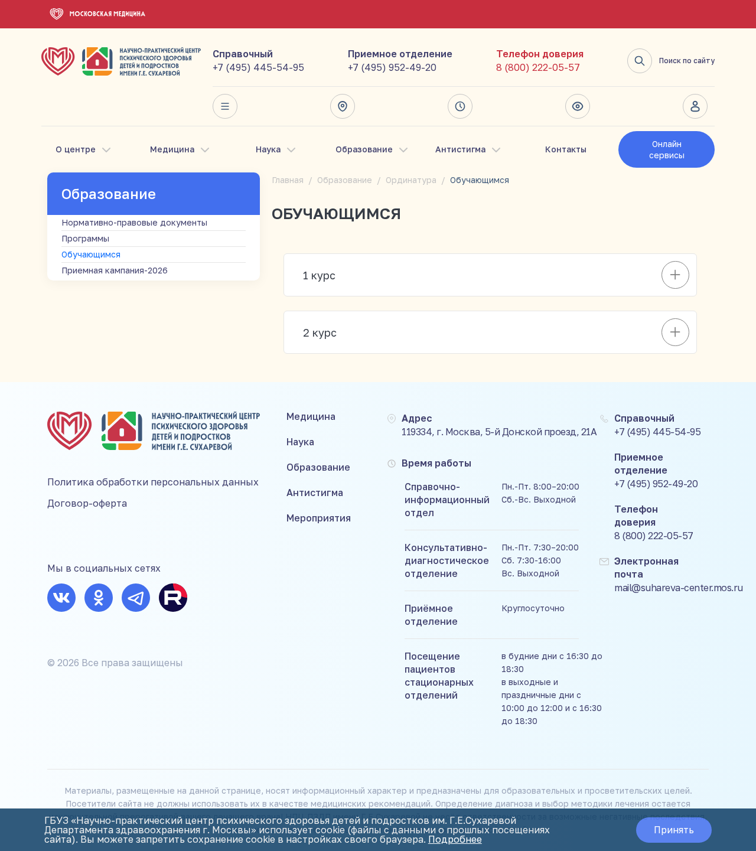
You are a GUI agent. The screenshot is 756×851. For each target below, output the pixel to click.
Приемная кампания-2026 (114, 270)
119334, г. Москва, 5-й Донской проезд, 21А (499, 432)
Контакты (565, 149)
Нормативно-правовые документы (134, 222)
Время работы (464, 106)
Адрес (346, 106)
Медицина (172, 149)
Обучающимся (90, 254)
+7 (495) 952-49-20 (392, 67)
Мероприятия (318, 518)
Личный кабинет (699, 106)
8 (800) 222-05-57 (538, 67)
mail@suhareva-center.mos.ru (678, 588)
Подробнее (455, 839)
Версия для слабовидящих (581, 106)
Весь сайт (229, 106)
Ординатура (411, 180)
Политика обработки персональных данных (153, 482)
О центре (76, 149)
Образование (364, 149)
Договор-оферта (87, 503)
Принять (674, 830)
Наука (268, 149)
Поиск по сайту (687, 60)
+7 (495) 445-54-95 (258, 67)
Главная (288, 180)
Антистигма (460, 149)
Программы (85, 238)
